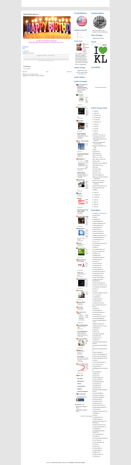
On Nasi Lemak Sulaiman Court (99, 358)
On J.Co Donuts (95, 294)
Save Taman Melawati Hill (98, 175)
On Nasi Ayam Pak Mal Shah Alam (99, 345)
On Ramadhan (95, 385)
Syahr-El (86, 44)
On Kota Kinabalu (96, 310)
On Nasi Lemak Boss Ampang (98, 356)
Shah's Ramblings (81, 133)
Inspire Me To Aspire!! (87, 316)
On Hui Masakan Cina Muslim (98, 286)
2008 (95, 113)
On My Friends (95, 335)
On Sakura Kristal (96, 403)
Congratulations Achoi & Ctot (99, 136)
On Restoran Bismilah (97, 393)
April (95, 133)
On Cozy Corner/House (97, 251)
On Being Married (96, 227)
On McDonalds (95, 327)
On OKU (94, 360)
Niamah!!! (79, 198)
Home (47, 71)
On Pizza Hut (95, 375)
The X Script (80, 290)
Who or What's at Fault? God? (99, 159)
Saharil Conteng (81, 172)
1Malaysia (79, 388)
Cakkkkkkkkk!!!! (81, 159)
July (95, 126)
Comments (81, 37)
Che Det (79, 383)
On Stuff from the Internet (97, 424)
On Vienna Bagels (96, 450)
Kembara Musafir (81, 302)
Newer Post (24, 71)
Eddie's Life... (80, 375)
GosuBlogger (71, 462)
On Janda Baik (95, 296)
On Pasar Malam (96, 371)
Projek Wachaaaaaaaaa (82, 325)
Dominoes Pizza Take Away (99, 180)
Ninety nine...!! (80, 303)
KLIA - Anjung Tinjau (86, 293)
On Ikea (94, 290)
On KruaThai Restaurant (97, 312)
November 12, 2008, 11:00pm (86, 368)
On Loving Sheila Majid (97, 318)
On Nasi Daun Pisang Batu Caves (99, 348)
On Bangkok (95, 219)
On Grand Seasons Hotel (97, 271)
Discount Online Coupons (82, 72)
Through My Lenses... (82, 279)
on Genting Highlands (97, 269)
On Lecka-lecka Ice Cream (98, 316)
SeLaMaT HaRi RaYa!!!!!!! (86, 252)
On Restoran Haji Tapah (97, 397)
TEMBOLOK (80, 350)
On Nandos (94, 339)
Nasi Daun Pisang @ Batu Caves (100, 185)
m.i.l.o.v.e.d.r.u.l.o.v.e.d (82, 363)
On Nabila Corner (96, 337)
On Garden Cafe (96, 267)
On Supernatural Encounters (98, 426)
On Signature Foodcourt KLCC (99, 411)
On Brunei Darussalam (97, 233)
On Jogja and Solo (96, 298)
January (96, 196)
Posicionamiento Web (56, 462)
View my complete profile (80, 64)
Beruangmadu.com (81, 396)
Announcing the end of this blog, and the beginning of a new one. (82, 359)
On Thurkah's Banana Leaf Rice (99, 438)
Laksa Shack (95, 167)
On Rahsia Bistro (96, 383)
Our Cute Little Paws (82, 338)
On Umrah (94, 444)
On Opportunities (96, 366)
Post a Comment (26, 68)
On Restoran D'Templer (97, 395)
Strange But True (80, 244)
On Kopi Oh (94, 308)
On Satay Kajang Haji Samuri (98, 407)
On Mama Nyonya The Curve (98, 325)
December (96, 115)
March (95, 192)
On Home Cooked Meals (97, 282)
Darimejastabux (81, 179)
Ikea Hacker (80, 378)
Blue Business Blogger (80, 462)
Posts (80, 34)
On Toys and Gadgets (97, 442)
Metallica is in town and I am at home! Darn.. (86, 221)
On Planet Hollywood (96, 377)
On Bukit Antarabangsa (97, 237)
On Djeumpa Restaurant (97, 257)
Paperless (79, 243)
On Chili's (94, 247)
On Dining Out (95, 255)
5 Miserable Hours (96, 171)
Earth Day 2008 (96, 161)
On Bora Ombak (96, 229)
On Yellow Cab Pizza (96, 454)
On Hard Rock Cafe (96, 275)
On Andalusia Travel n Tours (98, 213)
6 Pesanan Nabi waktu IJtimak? (86, 100)
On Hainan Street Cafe (97, 273)
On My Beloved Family (97, 333)
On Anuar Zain (95, 215)
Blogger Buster (80, 228)
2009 (95, 111)
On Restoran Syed (96, 399)
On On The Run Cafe (97, 364)
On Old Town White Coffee (98, 362)
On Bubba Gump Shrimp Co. (98, 235)
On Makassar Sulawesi (97, 323)
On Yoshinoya (95, 456)
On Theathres (95, 436)
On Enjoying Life (95, 265)
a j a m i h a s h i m (81, 107)
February (96, 194)
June (95, 128)
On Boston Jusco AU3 (97, 231)
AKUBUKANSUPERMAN (82, 154)
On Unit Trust (95, 446)
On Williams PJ (95, 452)
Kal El (26, 4)
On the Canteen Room (97, 434)
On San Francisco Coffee (97, 405)
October (96, 119)
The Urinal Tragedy (97, 169)
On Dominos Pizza (96, 259)
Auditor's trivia (80, 155)
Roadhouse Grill (96, 151)
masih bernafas (80, 308)
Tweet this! (26, 51)
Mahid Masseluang (97, 153)
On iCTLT (94, 288)
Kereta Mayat (80, 94)
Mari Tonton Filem (81, 394)
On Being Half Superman (97, 223)
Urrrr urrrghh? (80, 212)
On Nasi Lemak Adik (96, 352)
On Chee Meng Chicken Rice (98, 243)
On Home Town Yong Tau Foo (98, 284)
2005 (95, 204)
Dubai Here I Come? (97, 173)
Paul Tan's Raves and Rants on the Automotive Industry (82, 86)
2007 (95, 199)
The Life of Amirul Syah (82, 216)
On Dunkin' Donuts (96, 263)
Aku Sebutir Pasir (81, 248)
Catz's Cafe (80, 307)
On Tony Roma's (96, 440)
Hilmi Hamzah (80, 381)
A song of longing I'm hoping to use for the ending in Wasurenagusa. (82, 334)
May (95, 130)
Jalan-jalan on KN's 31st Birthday (100, 163)
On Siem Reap (95, 409)
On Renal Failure (96, 387)
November (96, 117)
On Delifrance (95, 253)
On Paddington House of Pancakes (100, 368)
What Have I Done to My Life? (99, 134)
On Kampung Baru (96, 300)
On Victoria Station (96, 448)
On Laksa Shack (96, 314)
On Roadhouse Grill (96, 401)
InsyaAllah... (95, 189)
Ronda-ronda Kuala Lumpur (98, 187)
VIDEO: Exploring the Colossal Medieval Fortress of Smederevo (82, 136)
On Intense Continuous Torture (99, 292)
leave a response (41, 60)
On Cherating (95, 245)
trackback (46, 60)
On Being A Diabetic (96, 221)
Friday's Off (80, 272)
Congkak (94, 149)
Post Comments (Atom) (33, 74)
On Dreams (94, 261)
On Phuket (94, 373)
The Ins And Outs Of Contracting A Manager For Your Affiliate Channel (82, 175)
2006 (95, 202)
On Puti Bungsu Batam (97, 381)
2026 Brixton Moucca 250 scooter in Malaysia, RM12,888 (82, 90)
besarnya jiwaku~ (81, 386)
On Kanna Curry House (97, 302)
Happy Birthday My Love (98, 165)
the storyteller (80, 356)
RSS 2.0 (63, 59)
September (96, 121)
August (95, 124)
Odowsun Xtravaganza (82, 391)
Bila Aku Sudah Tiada (97, 155)
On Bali (94, 217)
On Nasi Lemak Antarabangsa (98, 354)
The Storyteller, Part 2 (82, 331)
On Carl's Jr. (95, 241)
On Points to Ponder (96, 379)
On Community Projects (97, 249)
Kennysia (79, 193)
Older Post (69, 71)
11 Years (79, 194)
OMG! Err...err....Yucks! (98, 157)
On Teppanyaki (95, 428)
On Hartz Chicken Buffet (97, 277)
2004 (95, 206)
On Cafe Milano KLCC (97, 239)
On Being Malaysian (96, 225)
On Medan (94, 329)
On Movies (94, 331)
